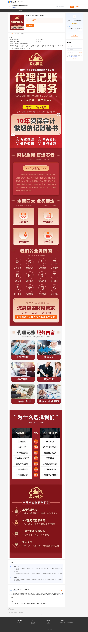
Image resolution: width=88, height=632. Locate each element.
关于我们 (47, 622)
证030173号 (33, 629)
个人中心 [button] (64, 1)
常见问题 (18, 622)
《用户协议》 (70, 56)
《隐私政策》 (75, 56)
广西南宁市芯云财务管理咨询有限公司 (20, 5)
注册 (79, 1)
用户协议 (33, 622)
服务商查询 (48, 623)
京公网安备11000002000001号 (42, 629)
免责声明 (33, 623)
